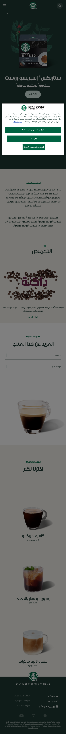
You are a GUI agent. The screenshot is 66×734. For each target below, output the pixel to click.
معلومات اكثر (17, 122)
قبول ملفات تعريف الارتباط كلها (33, 130)
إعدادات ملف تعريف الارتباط (34, 147)
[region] (33, 129)
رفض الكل (33, 138)
